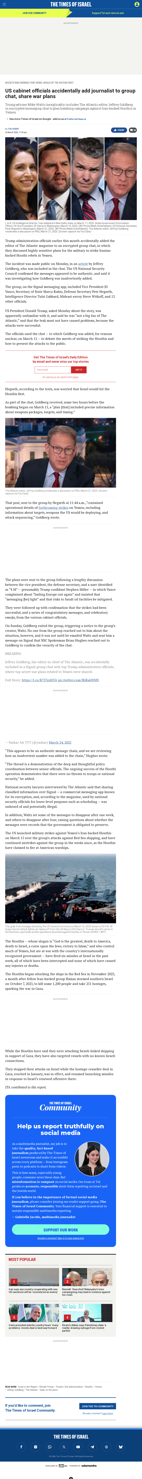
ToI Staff (13, 129)
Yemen (98, 1386)
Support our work (60, 1229)
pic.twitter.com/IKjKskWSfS (78, 680)
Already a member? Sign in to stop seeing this (60, 1238)
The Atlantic (32, 1390)
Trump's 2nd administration (69, 1386)
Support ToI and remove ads (108, 13)
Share (121, 130)
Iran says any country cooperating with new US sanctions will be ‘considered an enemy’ (33, 1290)
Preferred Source (76, 119)
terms (75, 377)
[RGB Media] (64, 1465)
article (83, 263)
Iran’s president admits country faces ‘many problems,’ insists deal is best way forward (33, 1326)
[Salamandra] (89, 1466)
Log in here (107, 1413)
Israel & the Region (27, 1386)
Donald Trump (46, 1386)
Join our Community (34, 13)
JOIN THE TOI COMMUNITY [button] (97, 1406)
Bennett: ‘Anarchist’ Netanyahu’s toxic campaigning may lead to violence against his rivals (86, 1292)
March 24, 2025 (60, 742)
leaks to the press (49, 1390)
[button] (137, 4)
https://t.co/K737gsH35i (39, 680)
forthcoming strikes (53, 507)
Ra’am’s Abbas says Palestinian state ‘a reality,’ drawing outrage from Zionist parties (84, 1328)
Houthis (89, 1386)
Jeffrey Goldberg (15, 1390)
